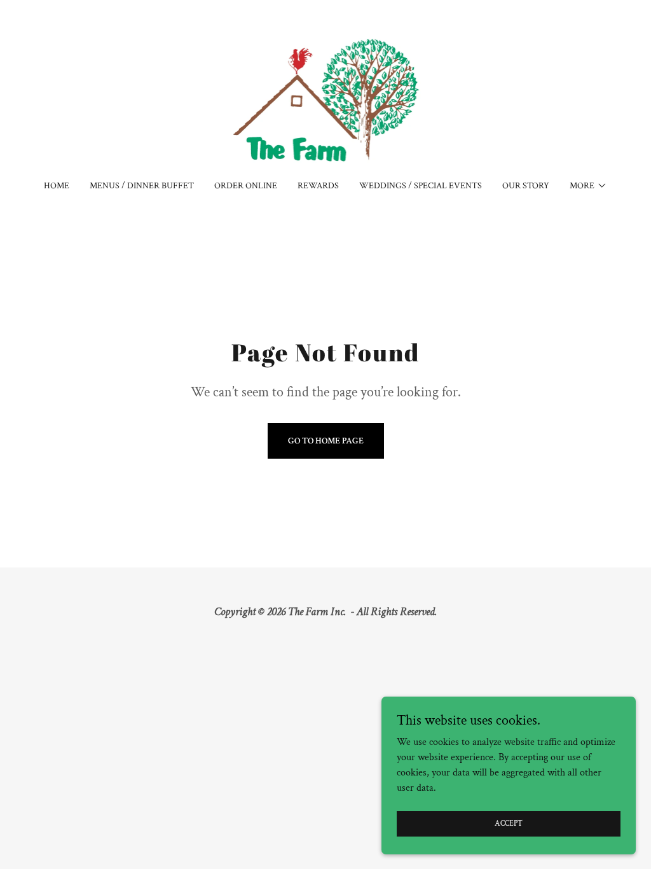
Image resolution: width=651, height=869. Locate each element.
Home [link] (56, 185)
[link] (325, 98)
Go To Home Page (326, 441)
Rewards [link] (318, 185)
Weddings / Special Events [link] (420, 185)
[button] (588, 185)
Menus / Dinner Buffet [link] (142, 185)
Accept (509, 823)
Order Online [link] (245, 185)
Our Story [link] (525, 185)
